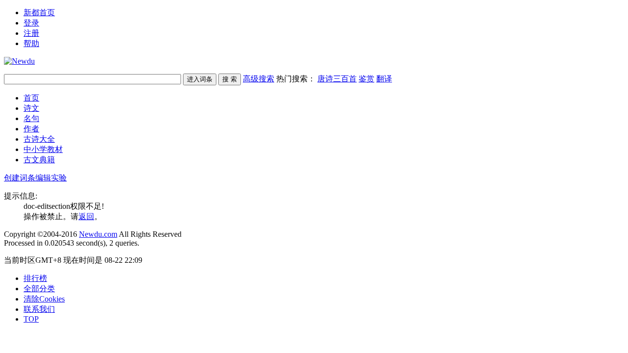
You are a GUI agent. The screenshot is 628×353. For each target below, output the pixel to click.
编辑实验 (51, 178)
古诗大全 (39, 139)
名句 (31, 118)
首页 (31, 98)
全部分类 (39, 288)
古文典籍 (39, 159)
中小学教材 (43, 149)
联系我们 (39, 309)
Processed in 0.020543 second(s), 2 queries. (71, 243)
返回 (86, 216)
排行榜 (35, 278)
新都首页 (39, 12)
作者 (31, 129)
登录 (31, 23)
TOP (31, 319)
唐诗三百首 (337, 79)
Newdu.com (98, 234)
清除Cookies (44, 299)
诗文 (31, 108)
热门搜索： (334, 79)
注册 (31, 33)
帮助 (31, 43)
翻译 (384, 79)
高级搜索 (258, 79)
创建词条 (19, 178)
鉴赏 (366, 79)
